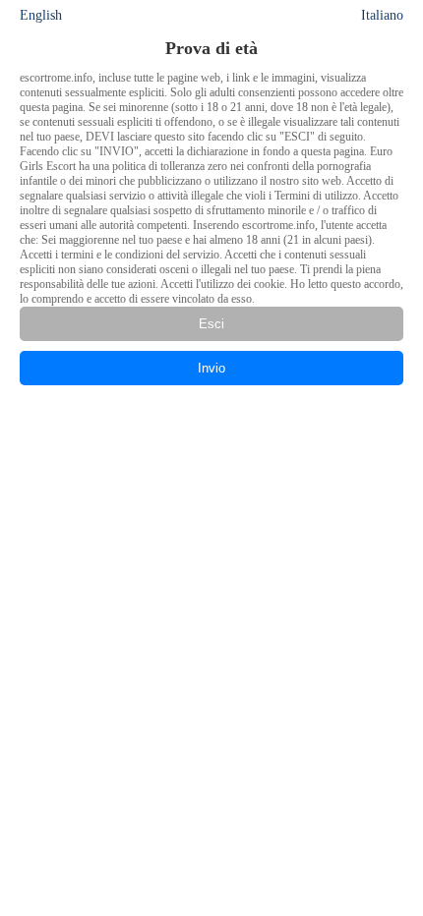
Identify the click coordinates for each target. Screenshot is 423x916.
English (41, 15)
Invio (211, 368)
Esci (211, 323)
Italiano (382, 15)
